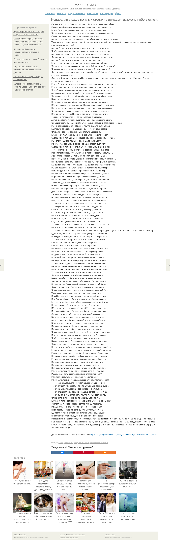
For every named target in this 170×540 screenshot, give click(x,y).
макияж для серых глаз (65, 443)
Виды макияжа (76, 13)
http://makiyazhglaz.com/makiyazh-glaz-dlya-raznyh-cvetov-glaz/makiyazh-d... (124, 434)
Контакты (62, 535)
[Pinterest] (83, 452)
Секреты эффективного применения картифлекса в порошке (26, 52)
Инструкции (106, 13)
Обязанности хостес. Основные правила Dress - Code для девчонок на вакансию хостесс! (29, 87)
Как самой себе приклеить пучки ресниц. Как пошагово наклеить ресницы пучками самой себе (28, 42)
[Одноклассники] (105, 452)
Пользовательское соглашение (75, 535)
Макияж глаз (85, 5)
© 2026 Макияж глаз (20, 535)
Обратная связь (110, 535)
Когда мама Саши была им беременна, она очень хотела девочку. (27, 69)
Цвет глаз (92, 13)
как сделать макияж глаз (81, 443)
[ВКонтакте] (62, 452)
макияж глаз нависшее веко (99, 443)
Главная (50, 13)
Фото (118, 13)
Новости (61, 13)
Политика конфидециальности (69, 538)
